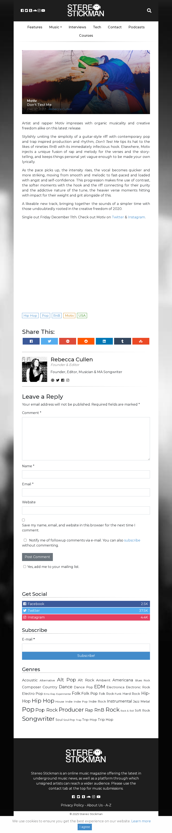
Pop (28, 709)
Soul (59, 720)
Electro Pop (32, 693)
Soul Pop (69, 719)
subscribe (132, 540)
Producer (71, 709)
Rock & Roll (127, 710)
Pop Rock (46, 710)
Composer (31, 687)
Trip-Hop (89, 720)
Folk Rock (106, 694)
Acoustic (30, 680)
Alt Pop (66, 680)
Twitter (118, 217)
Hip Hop (43, 700)
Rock (113, 709)
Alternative (47, 680)
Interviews (77, 27)
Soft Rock (142, 710)
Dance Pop (83, 687)
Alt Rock (86, 680)
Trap (78, 719)
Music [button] (54, 27)
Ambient (103, 680)
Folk (76, 693)
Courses (86, 36)
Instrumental (119, 701)
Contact (115, 27)
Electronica (115, 687)
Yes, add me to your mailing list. (53, 567)
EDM (99, 686)
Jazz (136, 701)
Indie (69, 701)
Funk (118, 693)
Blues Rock (142, 680)
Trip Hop (105, 719)
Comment (31, 413)
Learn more (141, 821)
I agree (84, 827)
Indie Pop (81, 701)
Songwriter (38, 718)
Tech (97, 27)
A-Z (108, 805)
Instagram (136, 217)
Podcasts (136, 27)
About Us (95, 805)
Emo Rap (49, 693)
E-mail (28, 639)
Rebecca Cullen (60, 109)
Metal (145, 701)
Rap (89, 710)
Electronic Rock (138, 687)
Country (50, 687)
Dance (65, 686)
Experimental (63, 694)
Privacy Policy (72, 805)
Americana (122, 680)
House (59, 701)
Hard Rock (131, 694)
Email (28, 484)
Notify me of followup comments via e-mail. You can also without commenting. (81, 542)
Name (28, 466)
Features (34, 27)
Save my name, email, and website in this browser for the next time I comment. (78, 527)
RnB (99, 710)
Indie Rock (97, 701)
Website (29, 502)
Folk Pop (89, 693)
